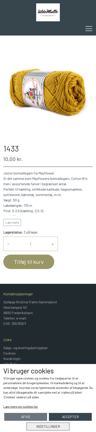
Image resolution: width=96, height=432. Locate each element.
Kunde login (12, 358)
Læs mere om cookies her (20, 406)
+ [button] (52, 243)
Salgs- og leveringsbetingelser (25, 348)
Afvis (25, 417)
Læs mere (12, 222)
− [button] (8, 243)
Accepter (70, 417)
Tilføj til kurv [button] (29, 261)
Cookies (9, 353)
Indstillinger (48, 426)
